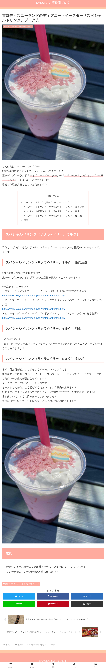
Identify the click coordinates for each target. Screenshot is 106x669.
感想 (26, 220)
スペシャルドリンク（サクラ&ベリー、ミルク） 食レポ (54, 216)
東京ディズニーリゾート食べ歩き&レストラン (22, 584)
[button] (87, 604)
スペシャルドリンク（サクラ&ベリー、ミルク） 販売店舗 (55, 207)
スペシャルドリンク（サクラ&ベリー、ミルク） (48, 202)
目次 (49, 196)
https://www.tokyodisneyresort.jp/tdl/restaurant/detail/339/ (33, 309)
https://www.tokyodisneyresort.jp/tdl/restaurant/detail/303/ (33, 295)
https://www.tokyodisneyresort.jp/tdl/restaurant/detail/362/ (33, 318)
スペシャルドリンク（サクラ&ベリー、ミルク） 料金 (53, 211)
